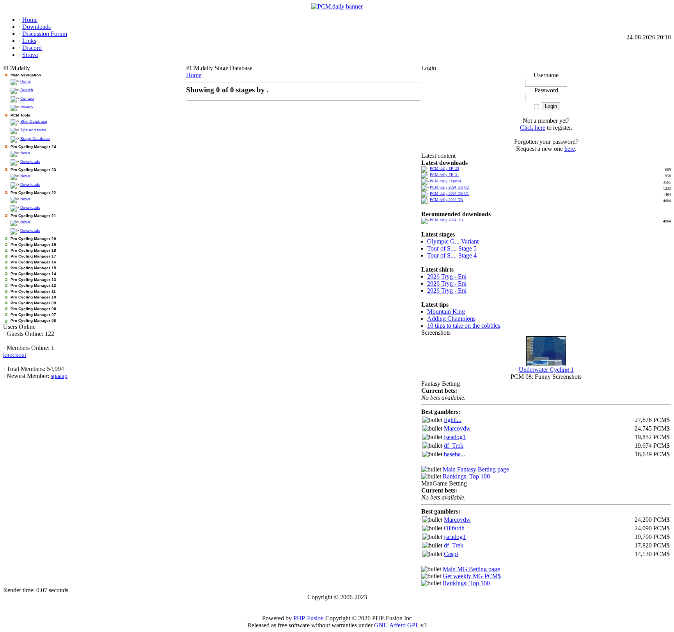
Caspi (451, 554)
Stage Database (35, 138)
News (25, 153)
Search (26, 90)
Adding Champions (451, 318)
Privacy (26, 107)
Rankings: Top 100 (466, 476)
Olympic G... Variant (453, 241)
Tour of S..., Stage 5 (452, 248)
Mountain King (446, 311)
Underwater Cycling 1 (546, 369)
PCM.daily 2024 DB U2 (449, 187)
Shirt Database (33, 121)
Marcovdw (457, 428)
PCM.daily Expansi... (447, 181)
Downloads (30, 161)
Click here (532, 127)
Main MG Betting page (471, 569)
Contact (27, 98)
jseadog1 (455, 437)
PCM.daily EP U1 (444, 175)
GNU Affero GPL (396, 625)
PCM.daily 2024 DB (446, 200)
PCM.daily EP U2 (444, 168)
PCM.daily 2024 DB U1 (449, 193)
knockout (14, 354)
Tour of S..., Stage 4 (452, 255)
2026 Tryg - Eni (446, 276)
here (569, 148)
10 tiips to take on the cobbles (463, 325)
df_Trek (453, 445)
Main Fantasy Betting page (476, 469)
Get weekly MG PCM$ (472, 576)
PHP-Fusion (308, 618)
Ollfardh (454, 528)
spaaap (59, 375)
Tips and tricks (33, 130)
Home (25, 81)
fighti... (452, 420)
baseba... (454, 454)
